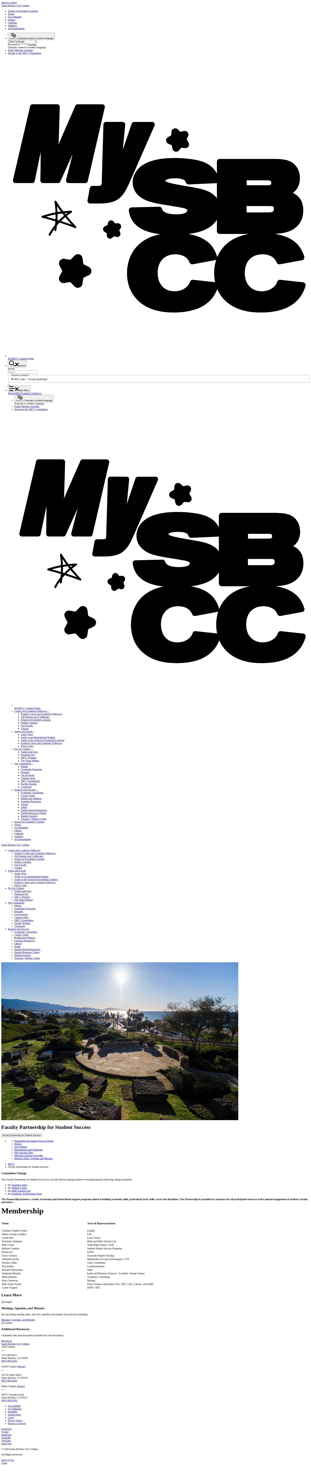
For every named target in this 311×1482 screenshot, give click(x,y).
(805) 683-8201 (9, 1380)
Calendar (12, 22)
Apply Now (27, 734)
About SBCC (15, 393)
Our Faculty (27, 725)
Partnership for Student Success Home (33, 1141)
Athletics (12, 25)
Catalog (25, 728)
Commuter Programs (31, 769)
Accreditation (15, 17)
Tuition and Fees (29, 752)
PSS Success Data (23, 1152)
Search (11, 368)
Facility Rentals (29, 784)
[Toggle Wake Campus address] (2, 1390)
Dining (24, 766)
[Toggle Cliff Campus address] (2, 1350)
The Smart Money (30, 760)
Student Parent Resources (34, 810)
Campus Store (28, 778)
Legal (11, 1417)
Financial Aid (28, 754)
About (11, 14)
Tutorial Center (19, 1185)
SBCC (11, 1164)
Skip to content (9, 2)
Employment (14, 1414)
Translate (31, 44)
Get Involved (27, 775)
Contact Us (27, 393)
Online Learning (29, 722)
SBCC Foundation (30, 781)
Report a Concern (17, 1423)
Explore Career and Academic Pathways (41, 714)
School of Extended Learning (23, 11)
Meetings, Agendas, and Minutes (18, 1319)
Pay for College (22, 749)
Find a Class (27, 746)
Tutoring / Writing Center (33, 819)
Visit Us (37, 393)
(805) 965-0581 (9, 1361)
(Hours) (21, 1366)
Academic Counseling (32, 792)
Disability (13, 1411)
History (18, 1144)
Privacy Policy (15, 1420)
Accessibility (14, 1406)
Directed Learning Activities (28, 1155)
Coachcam (26, 787)
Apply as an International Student (38, 737)
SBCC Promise (28, 757)
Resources (6, 1341)
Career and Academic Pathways (30, 711)
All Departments (16, 28)
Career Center (28, 795)
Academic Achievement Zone (26, 1193)
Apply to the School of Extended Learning (42, 740)
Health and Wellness (31, 798)
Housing (25, 772)
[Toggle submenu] (48, 712)
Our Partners (20, 1146)
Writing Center (19, 1188)
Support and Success (24, 789)
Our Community (22, 763)
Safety (24, 807)
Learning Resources (31, 801)
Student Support (29, 816)
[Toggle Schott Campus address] (2, 1370)
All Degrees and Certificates (35, 717)
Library (11, 19)
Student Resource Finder (33, 813)
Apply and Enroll (23, 731)
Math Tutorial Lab (21, 1190)
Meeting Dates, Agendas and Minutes (33, 1158)
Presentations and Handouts (28, 1149)
